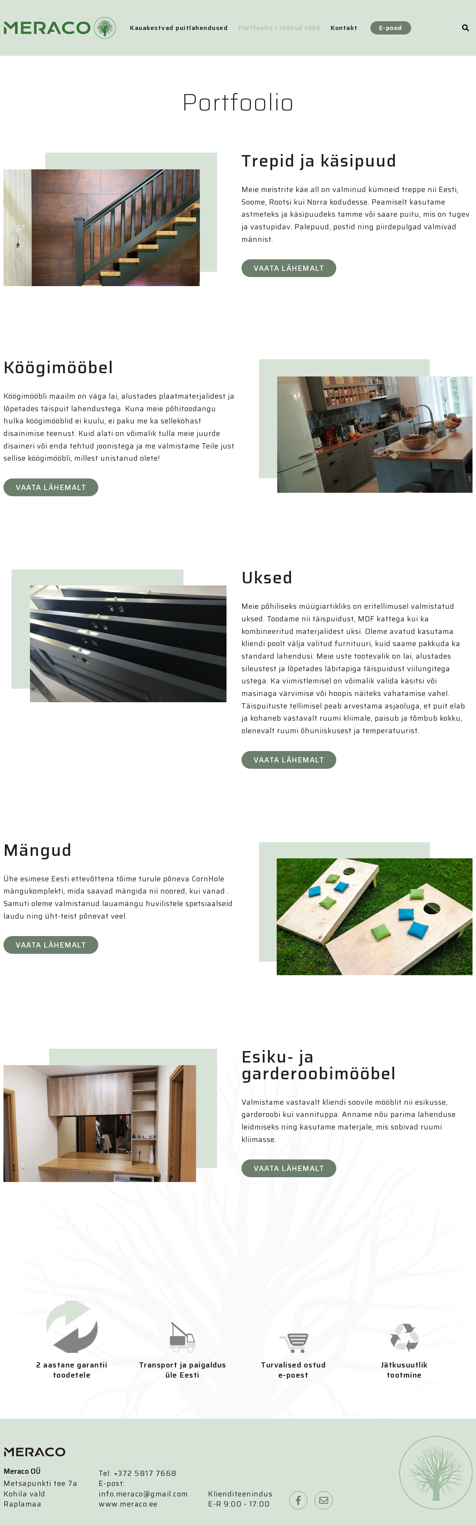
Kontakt (344, 28)
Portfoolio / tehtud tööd (279, 28)
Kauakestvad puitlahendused (179, 28)
